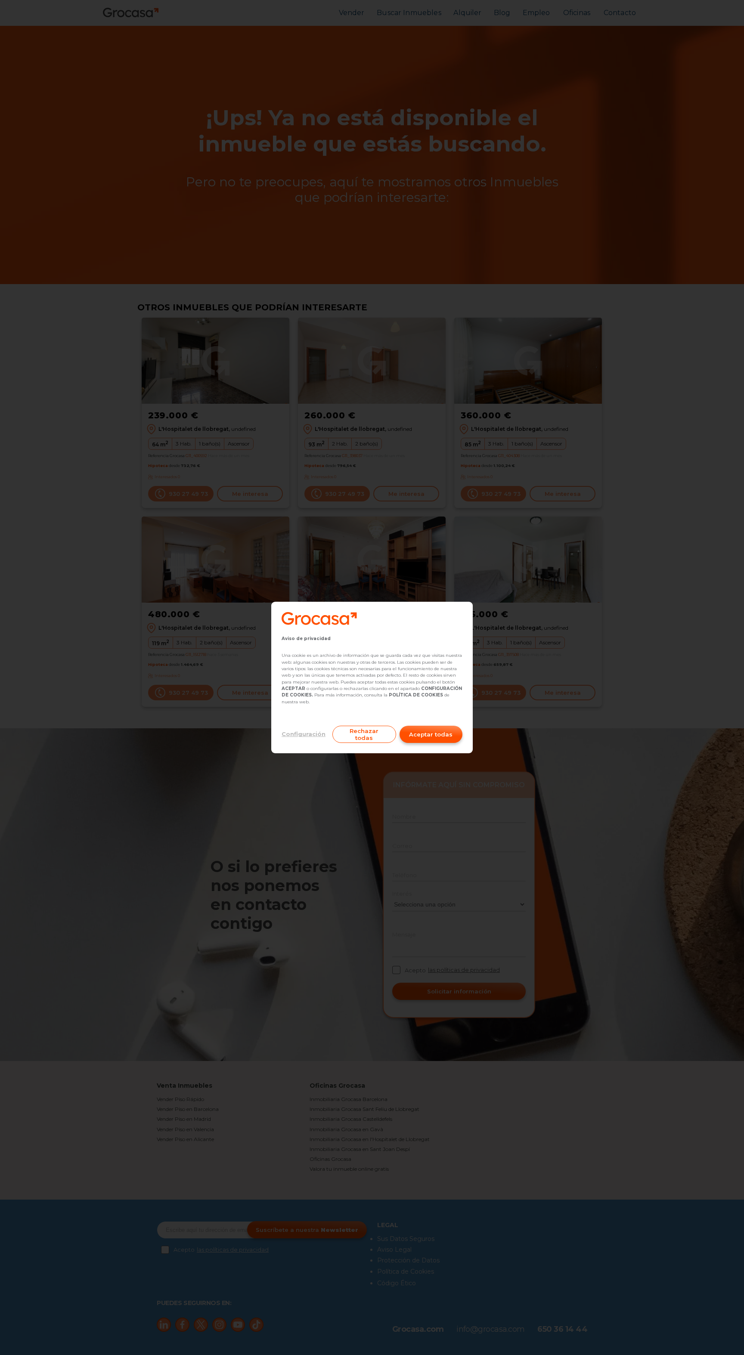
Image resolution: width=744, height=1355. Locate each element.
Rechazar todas (364, 734)
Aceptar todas (431, 734)
